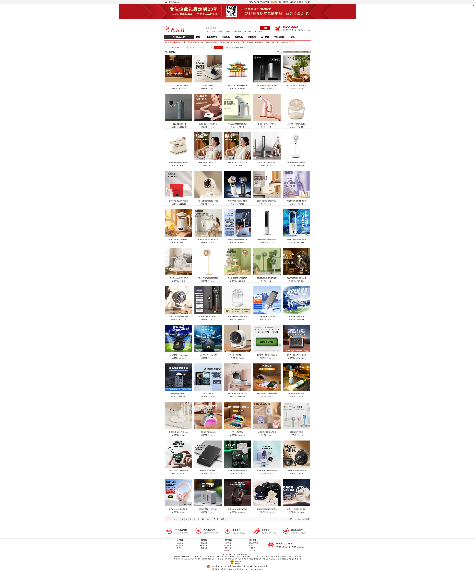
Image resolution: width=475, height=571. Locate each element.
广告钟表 (183, 42)
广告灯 (244, 42)
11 (208, 519)
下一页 (216, 519)
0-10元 (207, 31)
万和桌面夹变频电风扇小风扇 (208, 201)
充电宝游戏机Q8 (208, 394)
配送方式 (204, 540)
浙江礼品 (184, 559)
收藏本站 (176, 2)
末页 (222, 519)
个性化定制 (279, 37)
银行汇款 (228, 548)
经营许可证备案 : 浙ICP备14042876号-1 (255, 566)
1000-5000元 (246, 31)
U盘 (201, 42)
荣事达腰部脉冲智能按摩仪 (208, 124)
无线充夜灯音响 (237, 432)
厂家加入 (307, 2)
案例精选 (285, 559)
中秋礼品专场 (211, 37)
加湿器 (233, 42)
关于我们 (265, 37)
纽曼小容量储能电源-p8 (178, 394)
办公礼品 (238, 559)
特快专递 (204, 545)
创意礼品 (226, 37)
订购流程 (180, 545)
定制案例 (252, 37)
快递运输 (204, 548)
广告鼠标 (207, 42)
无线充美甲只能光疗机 (208, 432)
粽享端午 (244, 554)
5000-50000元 (257, 31)
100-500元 (228, 31)
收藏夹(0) (300, 2)
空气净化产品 (274, 42)
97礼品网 (177, 559)
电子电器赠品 (174, 42)
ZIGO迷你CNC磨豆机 (179, 124)
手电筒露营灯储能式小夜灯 (296, 394)
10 (203, 519)
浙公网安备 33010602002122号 (220, 566)
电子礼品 (225, 559)
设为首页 (169, 2)
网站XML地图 (236, 566)
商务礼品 (198, 559)
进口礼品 (278, 559)
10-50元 (213, 31)
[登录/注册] (273, 2)
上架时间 (288, 52)
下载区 (292, 37)
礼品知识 (252, 545)
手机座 (190, 42)
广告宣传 (218, 559)
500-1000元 (237, 31)
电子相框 (250, 42)
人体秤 (289, 42)
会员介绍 (180, 548)
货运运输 (204, 543)
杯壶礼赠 (258, 559)
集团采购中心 (253, 543)
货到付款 (228, 550)
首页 (279, 2)
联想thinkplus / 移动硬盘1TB (208, 471)
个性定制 (291, 559)
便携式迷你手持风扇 (296, 432)
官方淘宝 (237, 554)
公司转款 (228, 543)
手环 (294, 42)
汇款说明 (228, 545)
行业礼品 (245, 559)
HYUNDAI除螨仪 (208, 85)
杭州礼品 (191, 559)
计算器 (227, 42)
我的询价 (286, 2)
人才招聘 (252, 548)
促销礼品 (211, 559)
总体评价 (306, 52)
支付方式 (228, 540)
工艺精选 (272, 559)
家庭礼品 (231, 559)
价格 (296, 52)
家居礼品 (265, 559)
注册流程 (180, 543)
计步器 (266, 42)
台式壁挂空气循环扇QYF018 (237, 355)
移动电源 (196, 42)
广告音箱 (221, 42)
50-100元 (220, 31)
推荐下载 (298, 559)
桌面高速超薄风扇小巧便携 (267, 432)
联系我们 (230, 554)
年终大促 (251, 554)
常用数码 (214, 42)
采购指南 (180, 540)
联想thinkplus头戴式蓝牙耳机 (178, 509)
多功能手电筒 (258, 42)
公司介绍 (252, 550)
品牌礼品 (239, 37)
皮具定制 (252, 559)
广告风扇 (283, 42)
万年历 (238, 42)
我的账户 (293, 2)
